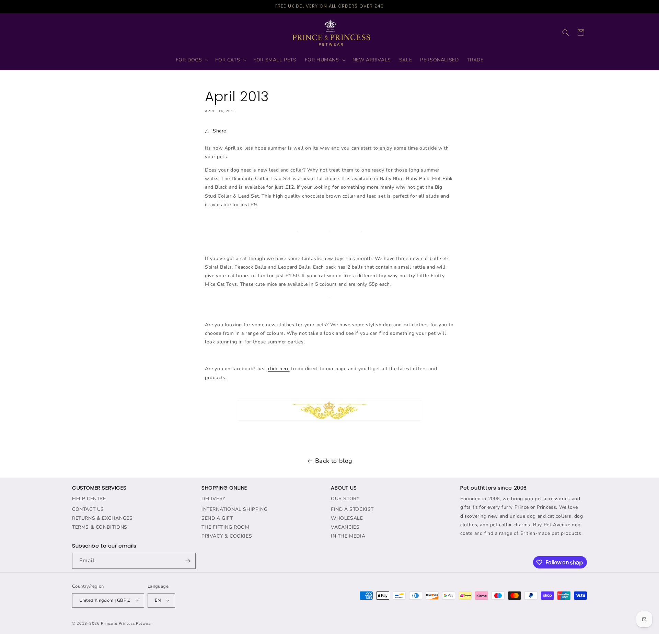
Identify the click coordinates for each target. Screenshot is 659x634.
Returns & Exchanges (102, 518)
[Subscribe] (187, 561)
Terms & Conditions (99, 527)
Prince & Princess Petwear (126, 623)
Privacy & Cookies (226, 536)
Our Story (345, 498)
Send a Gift (217, 518)
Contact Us (88, 509)
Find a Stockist (352, 509)
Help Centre (89, 498)
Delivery (213, 498)
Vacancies (345, 527)
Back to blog (333, 461)
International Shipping (234, 509)
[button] (191, 60)
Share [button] (219, 131)
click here (279, 368)
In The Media (348, 536)
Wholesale (347, 518)
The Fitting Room (225, 527)
